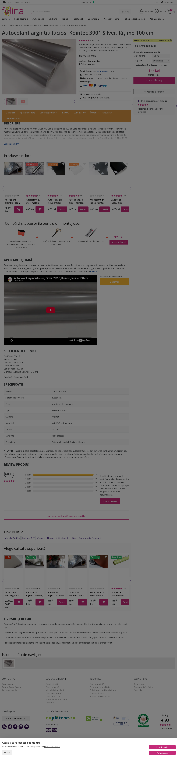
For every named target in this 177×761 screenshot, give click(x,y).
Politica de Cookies (52, 746)
